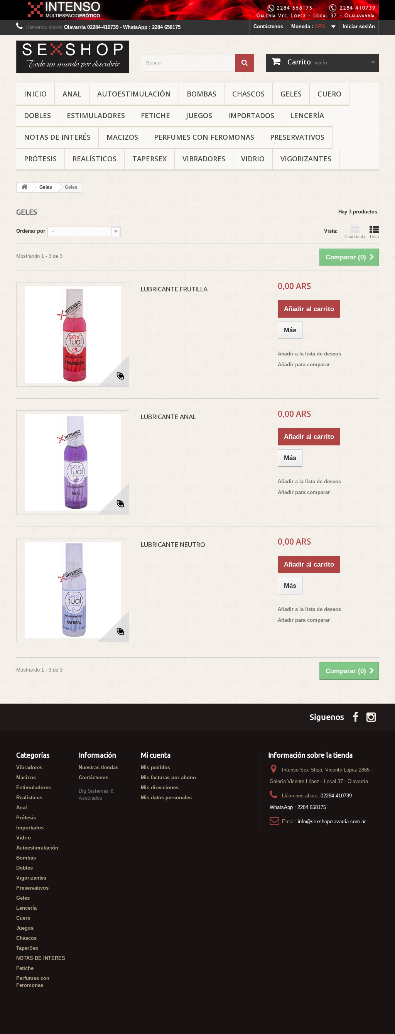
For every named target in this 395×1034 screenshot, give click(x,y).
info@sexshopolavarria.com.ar (332, 821)
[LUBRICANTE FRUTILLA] (72, 334)
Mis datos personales (166, 797)
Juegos (199, 115)
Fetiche (155, 115)
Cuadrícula (354, 236)
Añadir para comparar (304, 364)
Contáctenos (268, 26)
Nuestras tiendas (98, 767)
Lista (374, 236)
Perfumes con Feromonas (204, 137)
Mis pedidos (155, 767)
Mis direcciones (160, 787)
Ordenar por (30, 231)
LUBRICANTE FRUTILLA (174, 289)
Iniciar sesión (359, 26)
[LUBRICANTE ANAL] (72, 462)
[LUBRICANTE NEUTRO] (72, 590)
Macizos (122, 137)
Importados (251, 115)
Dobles (37, 115)
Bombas (201, 93)
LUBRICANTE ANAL (168, 416)
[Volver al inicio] (24, 187)
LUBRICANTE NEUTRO (173, 544)
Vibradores (203, 158)
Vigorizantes (305, 158)
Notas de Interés (57, 137)
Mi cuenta (155, 755)
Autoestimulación (134, 93)
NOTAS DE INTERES (40, 958)
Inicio (35, 93)
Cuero (329, 93)
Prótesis (40, 158)
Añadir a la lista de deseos (309, 354)
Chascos (248, 93)
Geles (291, 93)
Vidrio (253, 158)
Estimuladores (96, 115)
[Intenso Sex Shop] (72, 57)
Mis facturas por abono (168, 777)
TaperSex (149, 158)
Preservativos (297, 137)
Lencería (307, 115)
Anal (71, 93)
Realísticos (94, 158)
